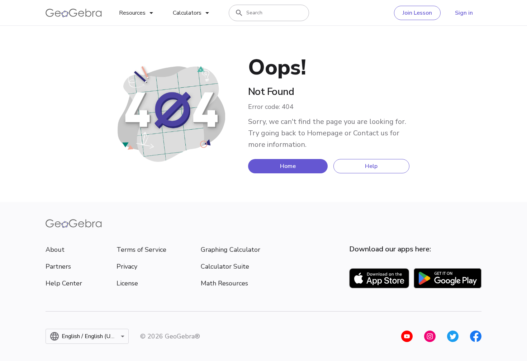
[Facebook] (475, 336)
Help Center (64, 283)
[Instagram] (430, 336)
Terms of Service (141, 249)
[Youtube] (407, 336)
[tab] (137, 13)
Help (371, 166)
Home (288, 166)
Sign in (464, 13)
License (127, 283)
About (55, 249)
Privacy (127, 266)
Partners (58, 266)
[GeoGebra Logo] (74, 13)
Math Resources (224, 283)
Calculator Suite (225, 266)
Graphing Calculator (230, 249)
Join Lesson (417, 13)
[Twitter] (453, 336)
